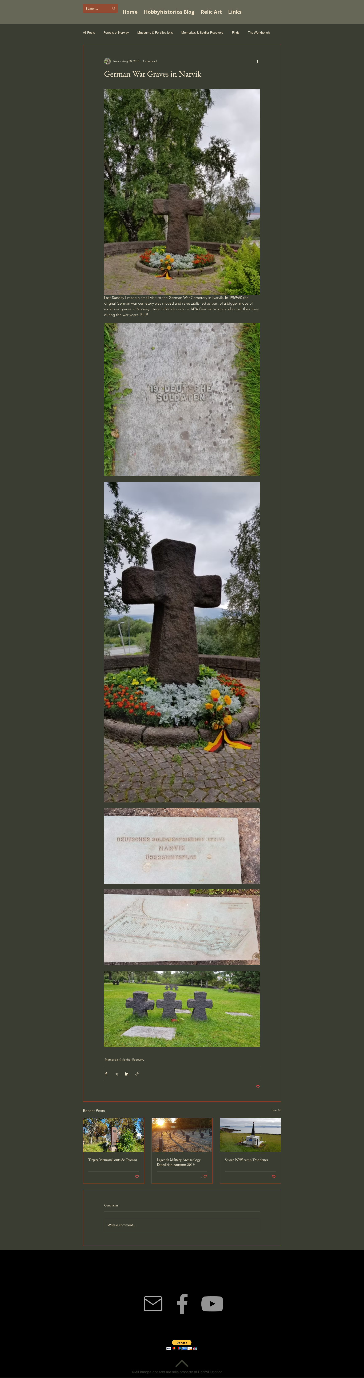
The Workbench (259, 32)
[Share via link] (137, 1074)
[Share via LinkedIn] (127, 1074)
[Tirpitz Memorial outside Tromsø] (113, 1135)
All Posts (89, 32)
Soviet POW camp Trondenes (246, 1159)
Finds (236, 32)
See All (276, 1110)
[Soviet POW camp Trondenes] (250, 1135)
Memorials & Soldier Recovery (202, 32)
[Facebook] (182, 1303)
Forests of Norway (116, 32)
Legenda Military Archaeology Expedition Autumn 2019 (179, 1162)
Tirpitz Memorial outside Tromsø (112, 1159)
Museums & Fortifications (155, 32)
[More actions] (257, 61)
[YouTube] (212, 1303)
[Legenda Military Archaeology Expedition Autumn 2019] (182, 1135)
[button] (181, 1345)
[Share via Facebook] (106, 1074)
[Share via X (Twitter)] (116, 1074)
